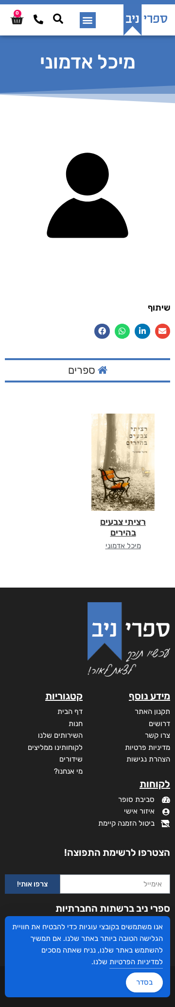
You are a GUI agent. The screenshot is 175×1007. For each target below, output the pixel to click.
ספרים (83, 370)
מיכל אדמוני (123, 545)
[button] (88, 20)
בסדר (144, 982)
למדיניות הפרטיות (136, 961)
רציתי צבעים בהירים (123, 527)
